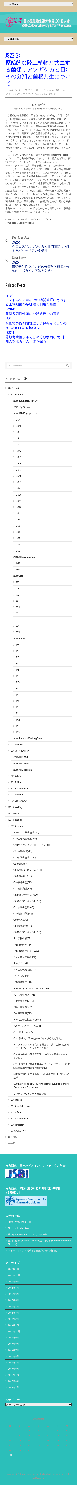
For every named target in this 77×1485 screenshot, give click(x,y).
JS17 (18, 469)
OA (18, 582)
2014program (17, 1124)
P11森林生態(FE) (22, 938)
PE (17, 669)
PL (17, 713)
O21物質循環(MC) (22, 851)
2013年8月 (13, 1381)
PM (18, 719)
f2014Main (13, 813)
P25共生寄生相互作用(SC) (27, 1019)
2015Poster (19, 638)
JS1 (18, 419)
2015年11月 (14, 1269)
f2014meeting (15, 819)
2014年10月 (14, 1331)
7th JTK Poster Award (19, 1228)
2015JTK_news (21, 763)
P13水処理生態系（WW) (26, 951)
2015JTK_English (20, 750)
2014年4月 (13, 1362)
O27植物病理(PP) (22, 888)
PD (17, 663)
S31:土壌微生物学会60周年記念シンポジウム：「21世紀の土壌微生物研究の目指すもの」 (41, 1065)
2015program (17, 794)
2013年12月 (14, 1375)
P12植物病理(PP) (22, 944)
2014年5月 (13, 1356)
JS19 (18, 482)
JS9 (18, 550)
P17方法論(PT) (21, 975)
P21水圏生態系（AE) (24, 994)
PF (17, 676)
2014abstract (17, 826)
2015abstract (17, 394)
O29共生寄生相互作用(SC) (27, 901)
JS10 (18, 426)
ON (18, 632)
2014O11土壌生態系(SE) (26, 832)
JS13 (18, 444)
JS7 (18, 538)
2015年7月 (13, 1287)
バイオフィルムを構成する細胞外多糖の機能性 (32, 1250)
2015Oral (18, 575)
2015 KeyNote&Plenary (25, 400)
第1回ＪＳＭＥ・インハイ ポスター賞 (27, 1234)
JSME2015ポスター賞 (19, 1222)
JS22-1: (40, 266)
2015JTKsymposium (24, 557)
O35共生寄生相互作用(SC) (27, 932)
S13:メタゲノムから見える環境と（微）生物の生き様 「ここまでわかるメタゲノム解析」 (41, 1046)
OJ (17, 619)
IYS (18, 569)
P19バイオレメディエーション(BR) (31, 988)
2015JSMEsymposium (25, 413)
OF (17, 601)
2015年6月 (13, 1293)
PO (18, 732)
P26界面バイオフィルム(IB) (27, 1025)
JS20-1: (32, 310)
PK (17, 707)
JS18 (18, 475)
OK (18, 625)
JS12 (18, 438)
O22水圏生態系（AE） (25, 857)
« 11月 (8, 1454)
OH (18, 607)
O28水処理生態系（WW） (27, 894)
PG (18, 682)
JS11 (18, 432)
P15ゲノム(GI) (20, 963)
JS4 (18, 519)
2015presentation (19, 788)
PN (17, 726)
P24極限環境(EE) (22, 1013)
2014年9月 (13, 1337)
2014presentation (19, 1118)
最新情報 (12, 1137)
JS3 (18, 513)
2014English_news (20, 1106)
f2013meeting (15, 807)
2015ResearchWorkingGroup (28, 738)
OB (18, 588)
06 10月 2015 (25, 90)
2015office (16, 782)
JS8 (18, 544)
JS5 (18, 525)
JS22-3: (41, 246)
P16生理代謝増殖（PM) (25, 969)
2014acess (16, 1099)
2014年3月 (13, 1368)
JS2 (18, 488)
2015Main (16, 776)
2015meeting (14, 388)
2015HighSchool (21, 407)
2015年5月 (13, 1300)
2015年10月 (14, 1275)
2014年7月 (13, 1350)
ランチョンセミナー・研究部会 (29, 1093)
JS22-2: (38, 68)
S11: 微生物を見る (23, 1032)
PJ (17, 700)
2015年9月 (13, 1281)
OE (18, 594)
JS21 (18, 500)
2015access (17, 744)
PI (17, 694)
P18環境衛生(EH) (22, 982)
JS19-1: (36, 299)
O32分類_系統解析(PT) (25, 913)
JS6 (18, 532)
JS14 (18, 451)
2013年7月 (13, 1387)
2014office (16, 1112)
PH (17, 688)
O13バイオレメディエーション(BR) (31, 844)
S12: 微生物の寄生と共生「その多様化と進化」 (38, 1038)
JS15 (18, 457)
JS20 (18, 494)
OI (17, 613)
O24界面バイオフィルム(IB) (27, 869)
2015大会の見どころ (21, 800)
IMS (18, 563)
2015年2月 (13, 1318)
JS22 (18, 507)
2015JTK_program (22, 769)
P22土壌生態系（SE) (24, 1000)
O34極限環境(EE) (22, 926)
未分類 (11, 1143)
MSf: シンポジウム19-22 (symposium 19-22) (30, 94)
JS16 (18, 463)
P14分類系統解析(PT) (24, 957)
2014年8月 (13, 1343)
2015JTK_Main (21, 757)
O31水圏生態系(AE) (23, 907)
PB (17, 651)
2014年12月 (14, 1325)
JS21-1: (36, 322)
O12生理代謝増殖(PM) (25, 838)
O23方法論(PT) (21, 863)
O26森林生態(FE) (22, 882)
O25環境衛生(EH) (22, 876)
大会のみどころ (19, 1131)
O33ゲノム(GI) (21, 919)
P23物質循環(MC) (22, 1007)
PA (17, 644)
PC (17, 657)
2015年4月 (13, 1306)
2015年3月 (13, 1312)
